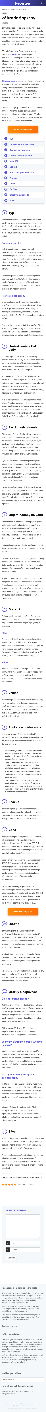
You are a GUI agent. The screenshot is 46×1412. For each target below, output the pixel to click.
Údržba (13, 189)
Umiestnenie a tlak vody (22, 144)
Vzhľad (13, 167)
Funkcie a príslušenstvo (22, 172)
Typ (11, 139)
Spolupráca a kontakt (11, 1326)
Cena (12, 184)
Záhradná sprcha (9, 81)
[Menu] (3, 3)
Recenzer (5, 9)
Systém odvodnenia (20, 150)
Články (12, 9)
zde (32, 1405)
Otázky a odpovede (19, 195)
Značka (13, 178)
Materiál (14, 161)
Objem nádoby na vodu (21, 155)
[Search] (42, 3)
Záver (12, 200)
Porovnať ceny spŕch (23, 130)
